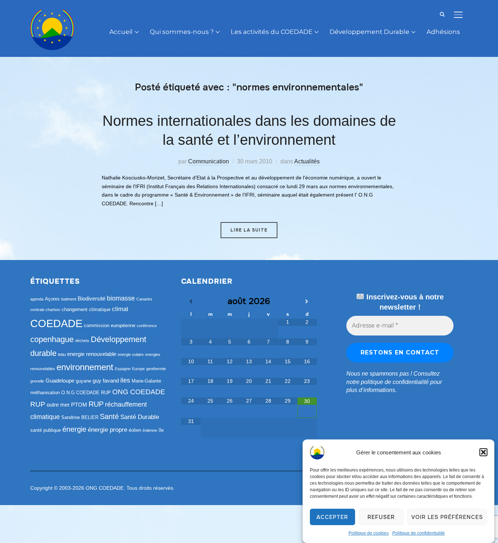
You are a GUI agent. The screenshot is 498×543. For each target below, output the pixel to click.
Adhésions (443, 31)
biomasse (121, 298)
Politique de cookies (369, 533)
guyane (83, 381)
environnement (85, 367)
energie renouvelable (91, 354)
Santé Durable (139, 417)
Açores (52, 299)
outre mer (58, 405)
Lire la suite (249, 230)
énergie (74, 429)
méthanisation (45, 392)
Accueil (121, 31)
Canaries (144, 299)
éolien (135, 430)
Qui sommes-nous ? (182, 31)
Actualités (307, 161)
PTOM (79, 405)
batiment (68, 299)
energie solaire (131, 354)
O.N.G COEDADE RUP (86, 392)
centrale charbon (45, 309)
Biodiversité (91, 298)
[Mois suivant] (307, 301)
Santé (109, 416)
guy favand (106, 380)
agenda (36, 299)
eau (62, 354)
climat (120, 309)
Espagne (123, 368)
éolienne (150, 430)
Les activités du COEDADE (271, 31)
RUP (96, 404)
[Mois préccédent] (191, 301)
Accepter (332, 517)
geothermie (156, 368)
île (161, 430)
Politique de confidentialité (418, 533)
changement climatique (86, 309)
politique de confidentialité (395, 382)
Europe (138, 368)
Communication (208, 161)
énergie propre (107, 429)
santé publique (45, 430)
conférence (147, 325)
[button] (483, 452)
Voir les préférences (447, 517)
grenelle (37, 381)
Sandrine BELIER (79, 417)
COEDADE (56, 323)
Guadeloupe (60, 380)
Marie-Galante (146, 381)
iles (125, 380)
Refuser (381, 517)
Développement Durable (369, 31)
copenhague (52, 339)
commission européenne (109, 325)
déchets (82, 340)
